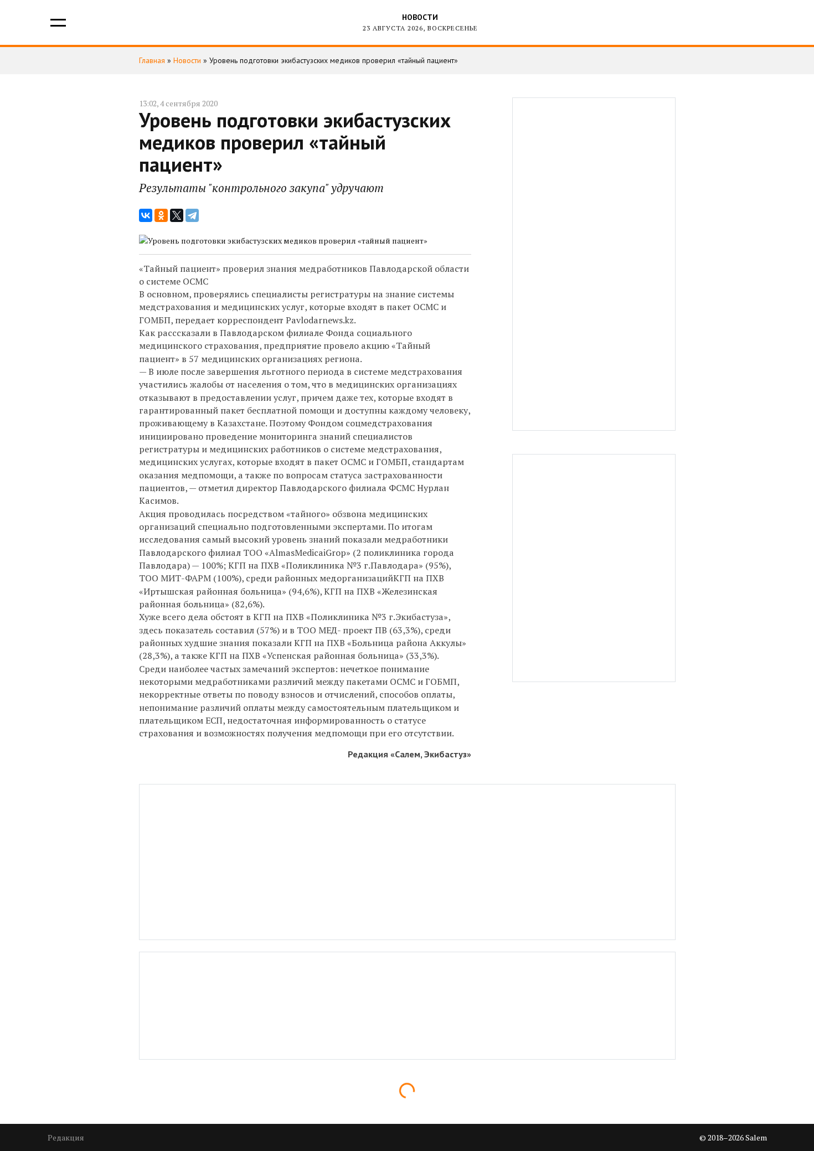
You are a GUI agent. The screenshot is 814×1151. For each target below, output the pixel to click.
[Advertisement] (594, 264)
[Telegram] (192, 215)
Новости (420, 17)
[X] (176, 215)
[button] (57, 22)
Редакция (66, 1137)
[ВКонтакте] (145, 215)
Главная (152, 60)
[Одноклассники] (161, 215)
